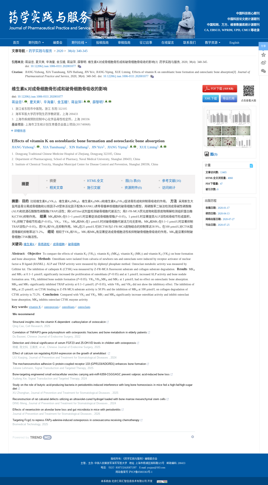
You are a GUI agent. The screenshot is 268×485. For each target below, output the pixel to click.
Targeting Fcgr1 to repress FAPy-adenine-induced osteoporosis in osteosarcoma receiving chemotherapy (76, 420)
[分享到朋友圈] (263, 71)
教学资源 (211, 42)
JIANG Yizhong (23, 147)
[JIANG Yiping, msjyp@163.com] (131, 146)
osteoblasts (68, 307)
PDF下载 (213, 88)
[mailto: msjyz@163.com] (38, 146)
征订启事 (146, 42)
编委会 (57, 42)
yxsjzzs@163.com (156, 467)
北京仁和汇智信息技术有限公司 (129, 481)
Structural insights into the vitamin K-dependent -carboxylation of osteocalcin (59, 321)
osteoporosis (51, 307)
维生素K (29, 244)
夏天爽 (35, 102)
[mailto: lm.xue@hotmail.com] (165, 146)
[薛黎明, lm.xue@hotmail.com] (106, 101)
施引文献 (93, 187)
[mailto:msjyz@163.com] (25, 101)
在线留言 (167, 42)
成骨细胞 (59, 244)
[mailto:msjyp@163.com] (88, 101)
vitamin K (35, 307)
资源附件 (133, 187)
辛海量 (49, 102)
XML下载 (211, 98)
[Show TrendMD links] (192, 436)
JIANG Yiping (117, 147)
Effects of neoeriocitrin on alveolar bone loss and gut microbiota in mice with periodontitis (67, 409)
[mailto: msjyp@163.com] (134, 146)
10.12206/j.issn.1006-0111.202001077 (53, 66)
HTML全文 (95, 181)
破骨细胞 (74, 244)
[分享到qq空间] (263, 54)
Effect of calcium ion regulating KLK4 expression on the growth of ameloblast (60, 353)
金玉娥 (62, 102)
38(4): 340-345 (78, 51)
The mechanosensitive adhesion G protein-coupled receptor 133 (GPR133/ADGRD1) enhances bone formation (79, 363)
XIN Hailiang (78, 147)
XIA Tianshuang (54, 147)
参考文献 (171, 181)
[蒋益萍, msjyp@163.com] (85, 101)
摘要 (53, 181)
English (234, 42)
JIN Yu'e (97, 147)
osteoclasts (84, 307)
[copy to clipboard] (152, 76)
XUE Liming (148, 147)
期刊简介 (34, 42)
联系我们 (189, 42)
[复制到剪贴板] (79, 66)
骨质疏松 (44, 244)
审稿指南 (124, 42)
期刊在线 (78, 42)
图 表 (132, 181)
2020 (60, 51)
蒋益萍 (76, 102)
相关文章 (56, 187)
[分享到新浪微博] (263, 63)
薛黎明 (98, 102)
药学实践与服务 (40, 51)
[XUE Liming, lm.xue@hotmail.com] (161, 146)
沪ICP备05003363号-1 (140, 472)
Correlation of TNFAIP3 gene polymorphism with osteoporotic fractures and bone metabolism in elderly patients (80, 332)
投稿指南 (102, 42)
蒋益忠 (17, 102)
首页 (16, 42)
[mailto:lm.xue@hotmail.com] (109, 101)
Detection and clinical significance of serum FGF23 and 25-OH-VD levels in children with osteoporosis (74, 342)
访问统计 (168, 187)
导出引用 (228, 98)
